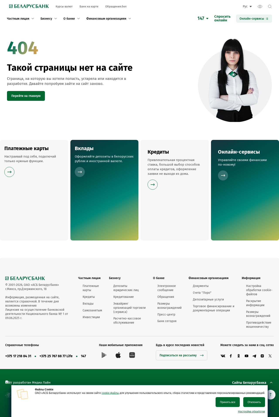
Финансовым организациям (208, 278)
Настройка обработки (251, 411)
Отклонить (254, 402)
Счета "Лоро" (202, 293)
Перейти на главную (26, 96)
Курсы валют (64, 6)
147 (83, 356)
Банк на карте (89, 6)
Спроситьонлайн (222, 18)
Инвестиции (91, 317)
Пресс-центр (166, 314)
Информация (251, 278)
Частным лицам (89, 278)
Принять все (227, 402)
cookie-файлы (110, 393)
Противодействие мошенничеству (258, 325)
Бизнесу (115, 278)
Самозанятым (92, 310)
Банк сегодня (167, 321)
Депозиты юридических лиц (126, 288)
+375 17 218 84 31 (18, 356)
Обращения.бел (115, 6)
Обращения (165, 297)
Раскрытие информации (255, 303)
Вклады (88, 303)
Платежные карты (91, 288)
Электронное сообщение (166, 288)
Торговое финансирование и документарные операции (213, 308)
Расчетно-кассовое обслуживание (127, 320)
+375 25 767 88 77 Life (56, 356)
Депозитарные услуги (208, 299)
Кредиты (89, 297)
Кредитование (123, 297)
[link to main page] (28, 6)
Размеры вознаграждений (169, 306)
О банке (159, 278)
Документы (201, 286)
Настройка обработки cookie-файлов (259, 290)
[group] (34, 190)
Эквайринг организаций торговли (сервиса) (129, 308)
